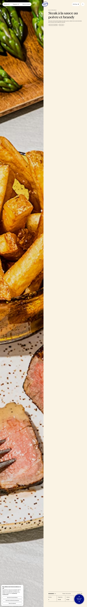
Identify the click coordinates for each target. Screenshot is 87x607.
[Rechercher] (83, 4)
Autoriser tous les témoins (12, 597)
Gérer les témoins (12, 603)
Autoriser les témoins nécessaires (12, 600)
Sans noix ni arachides (53, 24)
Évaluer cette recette (66, 593)
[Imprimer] (81, 593)
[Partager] (79, 593)
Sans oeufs (61, 24)
